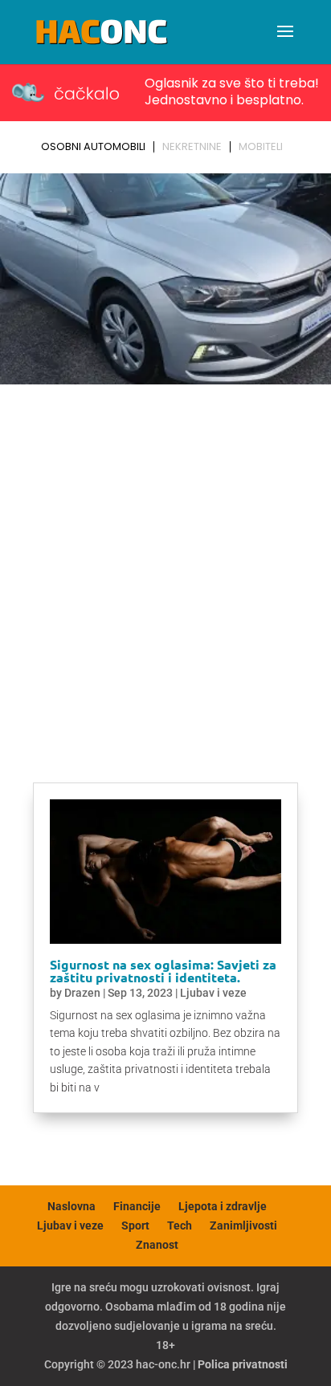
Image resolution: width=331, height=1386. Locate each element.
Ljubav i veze (213, 992)
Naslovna (71, 1206)
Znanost (157, 1244)
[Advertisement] (165, 564)
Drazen (82, 992)
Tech (179, 1225)
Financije (137, 1206)
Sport (135, 1225)
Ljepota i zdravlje (222, 1206)
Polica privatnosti (243, 1364)
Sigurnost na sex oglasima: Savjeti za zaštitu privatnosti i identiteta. (163, 971)
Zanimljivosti (243, 1225)
